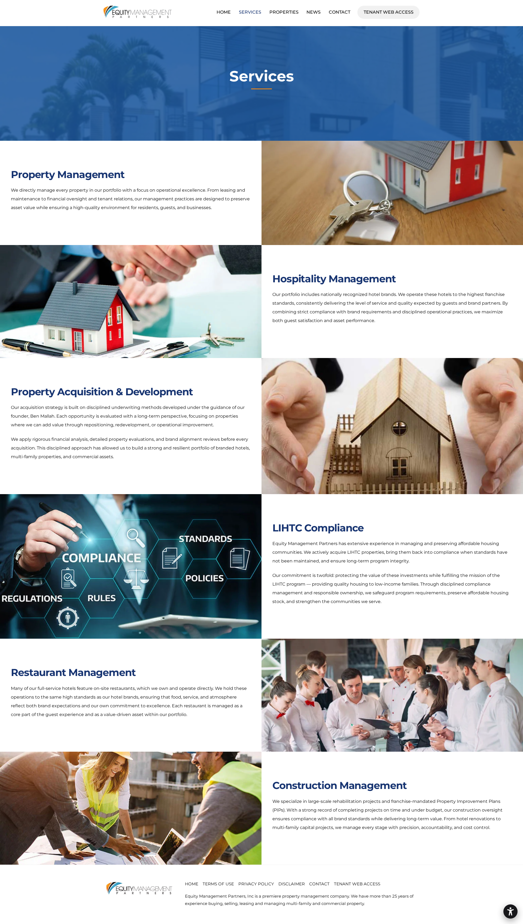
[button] (510, 911)
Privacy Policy (256, 883)
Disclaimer (291, 883)
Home (224, 12)
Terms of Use (218, 883)
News (313, 12)
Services (250, 12)
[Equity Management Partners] (138, 15)
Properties (284, 12)
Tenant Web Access (391, 12)
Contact (339, 12)
